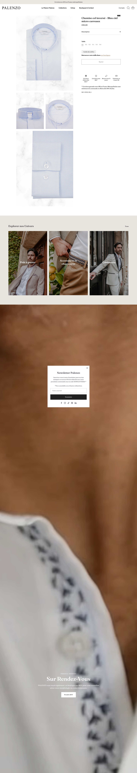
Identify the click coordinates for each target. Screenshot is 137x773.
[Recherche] (128, 8)
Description (85, 32)
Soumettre (68, 397)
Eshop (73, 8)
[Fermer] (87, 368)
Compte (122, 8)
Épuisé (101, 62)
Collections (63, 8)
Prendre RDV (68, 695)
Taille (83, 41)
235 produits (27, 265)
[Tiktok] (68, 403)
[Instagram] (65, 403)
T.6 (100, 44)
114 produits (68, 266)
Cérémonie (109, 262)
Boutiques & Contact (86, 8)
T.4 (93, 44)
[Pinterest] (72, 403)
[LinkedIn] (76, 403)
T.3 (89, 44)
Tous (127, 226)
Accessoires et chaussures (68, 262)
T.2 (86, 44)
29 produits (109, 265)
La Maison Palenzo (47, 8)
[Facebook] (61, 403)
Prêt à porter (28, 262)
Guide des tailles (88, 52)
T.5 (97, 44)
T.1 (82, 44)
